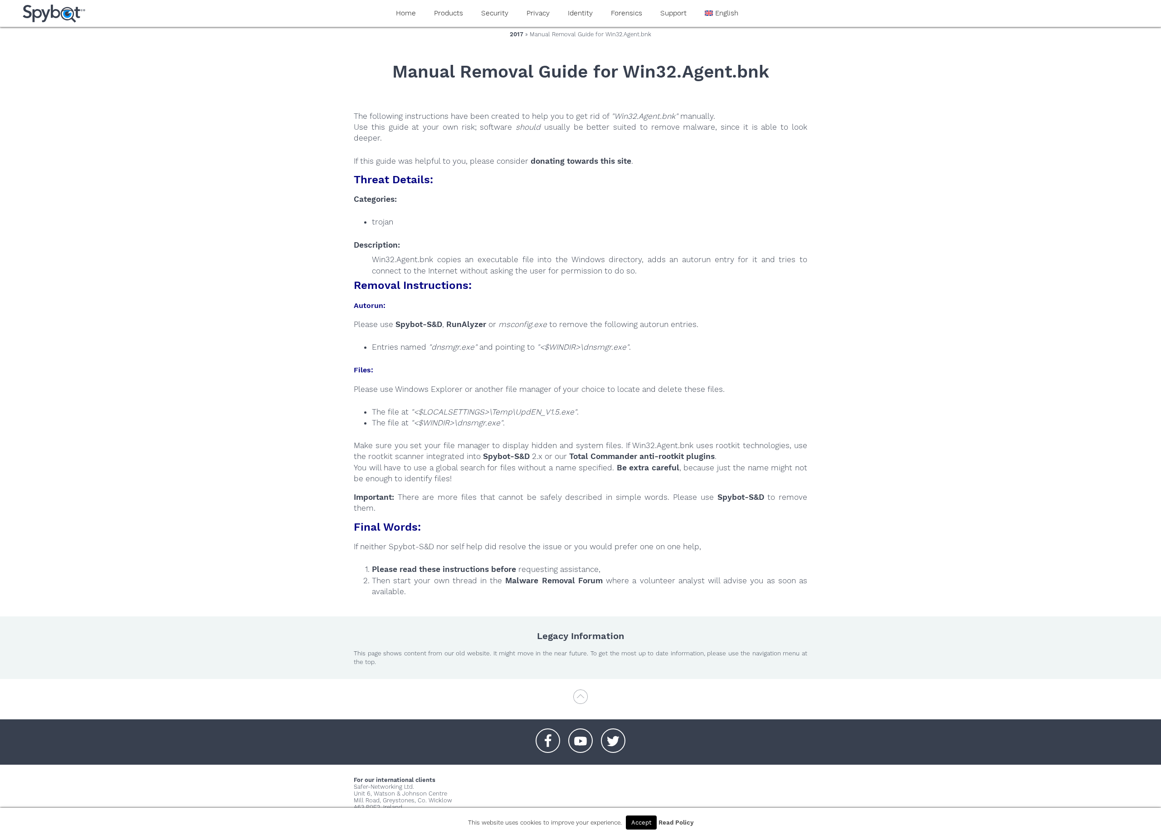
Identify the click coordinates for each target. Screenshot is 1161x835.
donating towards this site (581, 161)
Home (406, 13)
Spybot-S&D (418, 324)
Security (494, 13)
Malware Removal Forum (553, 580)
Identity (580, 13)
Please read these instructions (430, 569)
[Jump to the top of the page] (580, 701)
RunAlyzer (466, 324)
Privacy (538, 13)
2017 (516, 34)
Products (448, 13)
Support (673, 13)
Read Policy (676, 822)
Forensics (626, 13)
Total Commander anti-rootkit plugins (642, 456)
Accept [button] (641, 822)
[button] (548, 736)
